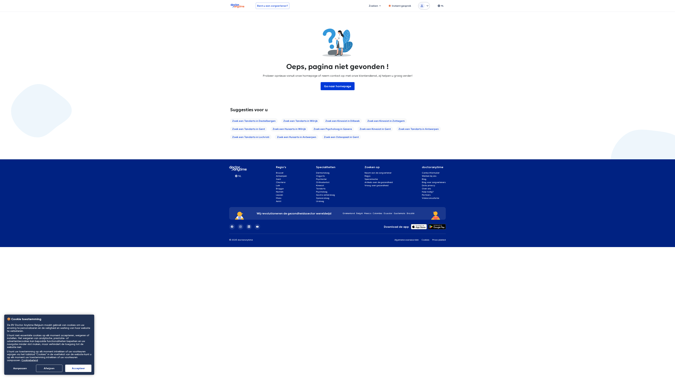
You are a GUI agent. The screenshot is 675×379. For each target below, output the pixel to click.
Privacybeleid (439, 239)
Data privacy (428, 185)
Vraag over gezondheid (376, 185)
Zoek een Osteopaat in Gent (341, 137)
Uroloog (320, 201)
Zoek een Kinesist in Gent (375, 129)
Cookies (425, 239)
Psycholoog (321, 191)
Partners (426, 195)
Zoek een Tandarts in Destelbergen (254, 120)
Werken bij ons (429, 176)
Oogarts (320, 176)
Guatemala (399, 213)
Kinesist (320, 185)
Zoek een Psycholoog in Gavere (333, 129)
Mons (278, 198)
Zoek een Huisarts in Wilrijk (289, 129)
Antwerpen (281, 176)
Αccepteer (78, 368)
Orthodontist (322, 182)
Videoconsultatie (430, 198)
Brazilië (410, 213)
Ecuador (388, 213)
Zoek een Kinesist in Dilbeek (342, 120)
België (359, 213)
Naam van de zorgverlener (378, 172)
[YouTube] (257, 227)
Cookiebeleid (29, 360)
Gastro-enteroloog (325, 195)
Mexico (367, 213)
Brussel (279, 172)
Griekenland (349, 213)
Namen (279, 191)
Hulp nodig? (428, 191)
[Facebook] (232, 227)
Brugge (280, 188)
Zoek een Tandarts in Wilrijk (300, 120)
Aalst (278, 201)
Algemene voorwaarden (406, 239)
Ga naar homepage (337, 86)
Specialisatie (371, 179)
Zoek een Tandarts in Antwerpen (418, 129)
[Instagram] (240, 227)
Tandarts (321, 188)
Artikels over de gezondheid (379, 182)
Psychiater (321, 179)
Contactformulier (431, 172)
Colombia (377, 213)
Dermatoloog (323, 172)
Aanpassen (20, 368)
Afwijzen (49, 368)
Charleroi (280, 182)
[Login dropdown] (424, 5)
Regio (367, 176)
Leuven (279, 195)
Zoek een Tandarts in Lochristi (250, 137)
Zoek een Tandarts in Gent (248, 129)
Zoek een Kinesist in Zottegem (386, 120)
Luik (278, 185)
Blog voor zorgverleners (434, 182)
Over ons (426, 188)
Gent (278, 179)
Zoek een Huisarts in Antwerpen (296, 137)
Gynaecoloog (322, 198)
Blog (424, 179)
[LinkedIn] (249, 227)
